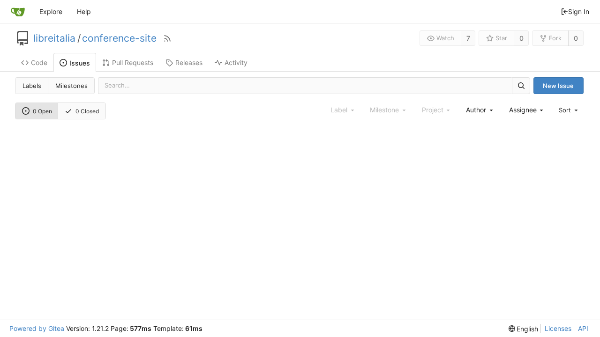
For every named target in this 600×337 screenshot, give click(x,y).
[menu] (569, 110)
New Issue (558, 85)
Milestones (71, 85)
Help (84, 11)
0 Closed (87, 111)
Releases (188, 62)
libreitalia (54, 38)
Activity (236, 62)
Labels (31, 85)
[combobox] (480, 110)
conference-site (119, 38)
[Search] (521, 85)
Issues (79, 63)
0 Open (42, 111)
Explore (50, 11)
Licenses (558, 328)
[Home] (18, 11)
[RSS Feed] (167, 38)
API (583, 328)
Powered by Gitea (36, 328)
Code (39, 62)
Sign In (578, 11)
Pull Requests (132, 62)
